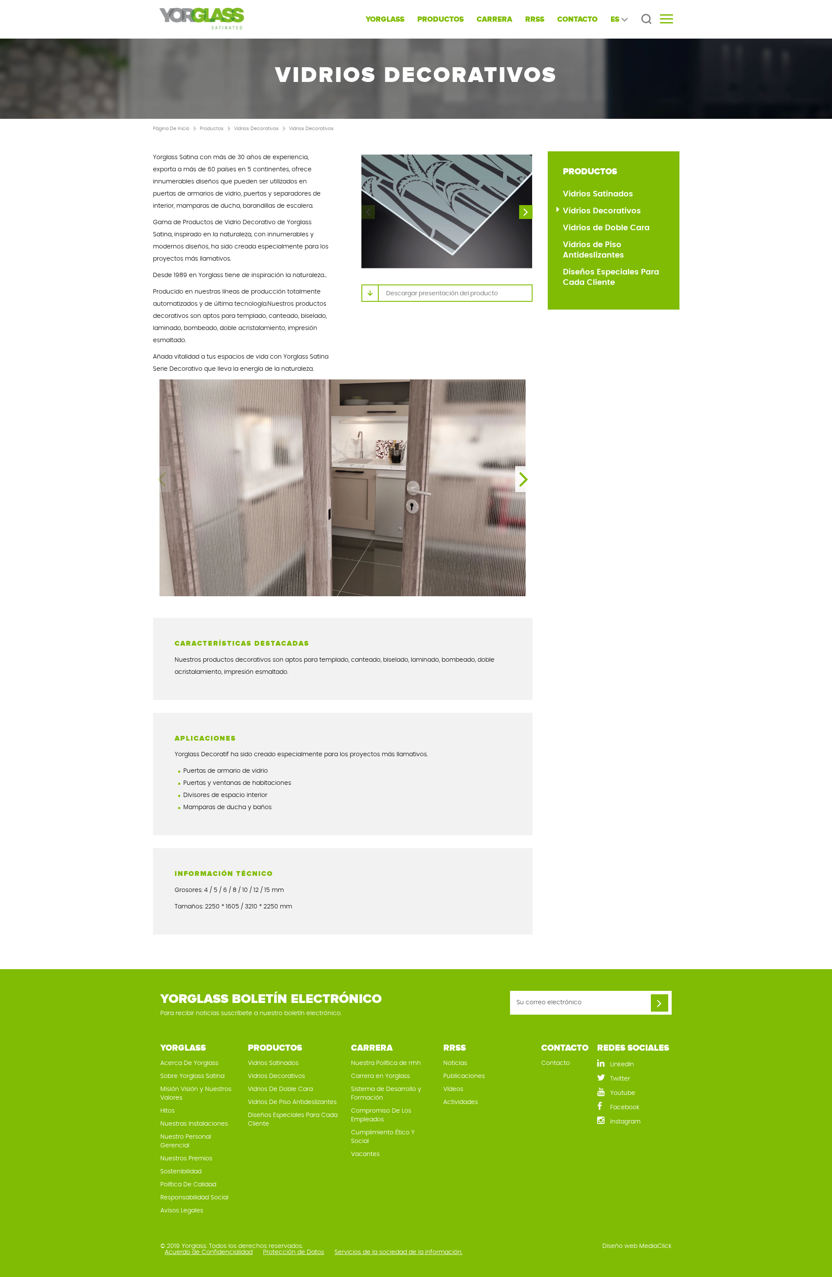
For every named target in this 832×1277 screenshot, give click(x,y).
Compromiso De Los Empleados (381, 1115)
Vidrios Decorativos (256, 128)
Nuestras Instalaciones (194, 1124)
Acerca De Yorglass (189, 1063)
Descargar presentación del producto (442, 294)
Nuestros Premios (186, 1159)
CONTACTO (577, 19)
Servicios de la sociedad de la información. (398, 1252)
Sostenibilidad (181, 1172)
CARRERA (494, 19)
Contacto (555, 1063)
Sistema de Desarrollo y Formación (386, 1093)
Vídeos (453, 1089)
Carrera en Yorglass (380, 1076)
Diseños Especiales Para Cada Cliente (611, 277)
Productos (212, 128)
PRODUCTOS (440, 19)
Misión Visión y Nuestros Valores (195, 1093)
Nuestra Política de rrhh (386, 1063)
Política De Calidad (188, 1185)
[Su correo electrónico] (659, 1003)
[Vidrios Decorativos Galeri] (446, 211)
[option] (446, 211)
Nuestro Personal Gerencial (185, 1141)
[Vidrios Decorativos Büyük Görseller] (342, 487)
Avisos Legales (181, 1211)
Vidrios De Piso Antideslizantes (292, 1102)
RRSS (534, 19)
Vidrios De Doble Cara (280, 1089)
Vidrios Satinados (598, 194)
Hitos (167, 1111)
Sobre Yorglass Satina (192, 1076)
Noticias (455, 1063)
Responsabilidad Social (194, 1198)
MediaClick (655, 1246)
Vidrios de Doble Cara (606, 228)
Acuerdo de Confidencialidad (209, 1252)
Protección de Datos (293, 1252)
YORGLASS (385, 19)
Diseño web (619, 1246)
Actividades (460, 1102)
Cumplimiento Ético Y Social (383, 1137)
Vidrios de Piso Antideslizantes (593, 250)
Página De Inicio (171, 128)
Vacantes (365, 1154)
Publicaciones (464, 1076)
